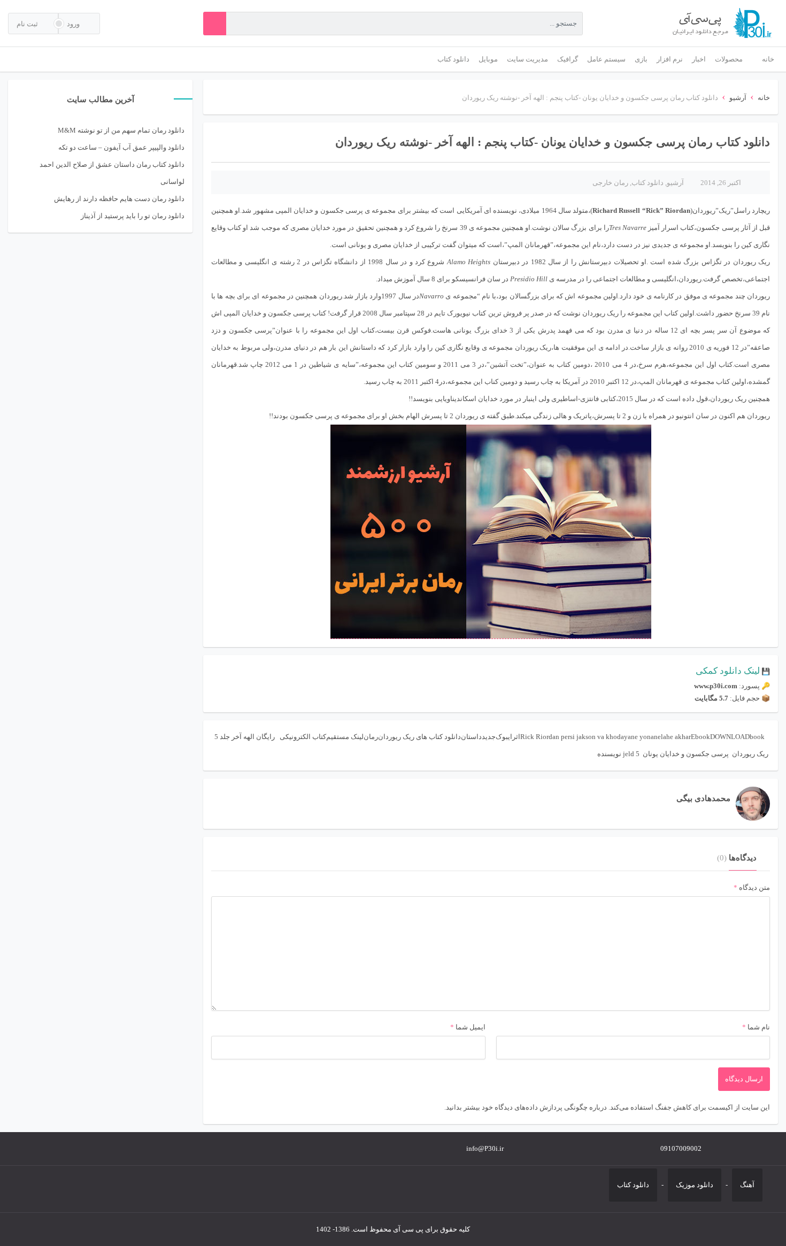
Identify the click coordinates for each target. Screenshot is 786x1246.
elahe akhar (674, 737)
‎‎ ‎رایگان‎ (266, 737)
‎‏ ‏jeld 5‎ (632, 754)
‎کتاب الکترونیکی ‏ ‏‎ (301, 737)
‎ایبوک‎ (504, 737)
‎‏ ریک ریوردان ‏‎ (750, 754)
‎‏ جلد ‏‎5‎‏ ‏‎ (222, 737)
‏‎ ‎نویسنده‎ (610, 754)
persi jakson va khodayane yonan (609, 737)
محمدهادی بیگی (703, 798)
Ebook (700, 737)
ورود (74, 24)
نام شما (759, 1027)
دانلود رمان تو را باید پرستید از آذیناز (132, 216)
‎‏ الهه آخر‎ (244, 737)
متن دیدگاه (752, 887)
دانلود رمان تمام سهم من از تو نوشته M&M (121, 130)
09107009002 (681, 1148)
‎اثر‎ (516, 737)
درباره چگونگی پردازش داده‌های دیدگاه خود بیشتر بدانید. (525, 1107)
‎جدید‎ (489, 737)
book (757, 737)
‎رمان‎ (371, 737)
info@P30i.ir (485, 1148)
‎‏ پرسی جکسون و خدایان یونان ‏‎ (685, 754)
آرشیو (737, 98)
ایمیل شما (471, 1027)
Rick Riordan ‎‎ (540, 737)
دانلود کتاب (647, 183)
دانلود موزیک (694, 1185)
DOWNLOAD (730, 737)
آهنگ (747, 1185)
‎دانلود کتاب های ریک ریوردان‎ (419, 737)
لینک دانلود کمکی (728, 671)
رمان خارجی (610, 183)
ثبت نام (28, 24)
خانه (764, 98)
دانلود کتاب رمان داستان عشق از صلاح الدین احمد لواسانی (112, 173)
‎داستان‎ (471, 737)
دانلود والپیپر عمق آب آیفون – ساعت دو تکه (121, 147)
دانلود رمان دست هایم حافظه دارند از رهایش (119, 199)
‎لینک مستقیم (345, 737)
